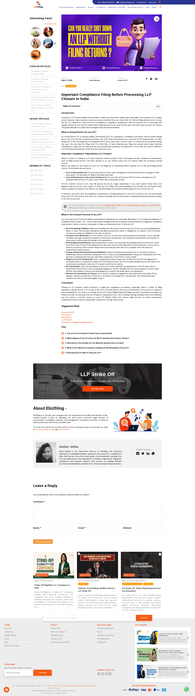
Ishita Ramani (94, 80)
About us (152, 2)
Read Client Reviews (12, 646)
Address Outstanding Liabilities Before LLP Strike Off (96, 589)
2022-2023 (38, 189)
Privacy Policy (56, 628)
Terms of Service (53, 686)
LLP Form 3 (66, 315)
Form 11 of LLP (67, 312)
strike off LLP (122, 80)
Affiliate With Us (10, 635)
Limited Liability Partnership (132, 584)
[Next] (55, 44)
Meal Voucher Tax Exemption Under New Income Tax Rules (173, 668)
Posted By (93, 78)
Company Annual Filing (105, 635)
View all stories (51, 24)
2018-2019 (38, 170)
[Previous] (32, 44)
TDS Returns (101, 642)
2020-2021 (38, 180)
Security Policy (56, 639)
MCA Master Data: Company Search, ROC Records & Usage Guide (171, 652)
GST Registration (103, 639)
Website (127, 528)
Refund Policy (87, 686)
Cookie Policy (65, 686)
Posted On (65, 78)
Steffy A (50, 581)
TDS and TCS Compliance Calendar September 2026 (42, 132)
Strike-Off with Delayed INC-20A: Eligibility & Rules (42, 156)
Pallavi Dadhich (140, 581)
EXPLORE (144, 618)
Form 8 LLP (66, 317)
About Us (8, 628)
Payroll (99, 632)
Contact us (141, 2)
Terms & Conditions (58, 632)
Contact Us (9, 632)
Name (37, 528)
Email (82, 528)
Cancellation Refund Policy (61, 642)
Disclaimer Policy (57, 635)
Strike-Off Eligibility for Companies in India (52, 586)
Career (7, 639)
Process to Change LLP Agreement (77, 322)
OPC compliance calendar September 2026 (41, 125)
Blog (6, 642)
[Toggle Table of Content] (156, 106)
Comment (39, 501)
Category (120, 78)
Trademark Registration (105, 628)
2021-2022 (38, 184)
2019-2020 (38, 175)
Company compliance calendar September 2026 (42, 140)
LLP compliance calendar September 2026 (41, 148)
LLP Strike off (70, 86)
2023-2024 (39, 193)
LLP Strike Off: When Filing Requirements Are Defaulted (141, 589)
